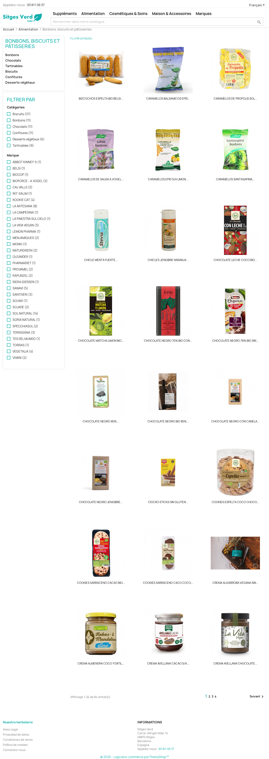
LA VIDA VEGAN (26, 225)
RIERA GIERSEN (26, 282)
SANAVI (20, 288)
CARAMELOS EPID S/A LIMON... (168, 179)
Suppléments (65, 13)
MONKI (20, 244)
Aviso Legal (10, 729)
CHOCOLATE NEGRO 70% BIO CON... (168, 340)
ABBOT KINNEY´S (27, 162)
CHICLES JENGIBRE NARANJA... (168, 260)
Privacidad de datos (16, 734)
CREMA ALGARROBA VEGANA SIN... (235, 583)
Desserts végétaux (20, 83)
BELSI (19, 168)
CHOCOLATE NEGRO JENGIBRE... (101, 502)
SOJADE (21, 307)
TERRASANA (24, 333)
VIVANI (20, 358)
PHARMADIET (24, 263)
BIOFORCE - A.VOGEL (30, 181)
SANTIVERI (23, 295)
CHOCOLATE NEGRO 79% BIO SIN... (235, 340)
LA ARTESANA (25, 206)
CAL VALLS (22, 187)
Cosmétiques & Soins (128, 13)
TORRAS (21, 345)
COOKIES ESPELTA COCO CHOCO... (235, 502)
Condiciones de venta (17, 739)
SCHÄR (20, 301)
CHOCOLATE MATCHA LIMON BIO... (101, 340)
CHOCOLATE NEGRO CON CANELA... (235, 421)
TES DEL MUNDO (26, 339)
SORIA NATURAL (26, 320)
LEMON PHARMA (27, 232)
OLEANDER (23, 257)
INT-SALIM (22, 194)
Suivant (257, 696)
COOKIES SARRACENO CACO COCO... (168, 583)
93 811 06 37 (36, 5)
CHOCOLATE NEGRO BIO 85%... (168, 421)
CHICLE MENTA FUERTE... (101, 260)
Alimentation (93, 13)
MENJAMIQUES (26, 238)
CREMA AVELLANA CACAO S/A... (168, 663)
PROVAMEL (23, 269)
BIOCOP (21, 175)
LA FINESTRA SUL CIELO (32, 219)
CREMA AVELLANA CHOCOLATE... (235, 663)
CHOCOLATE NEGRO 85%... (101, 421)
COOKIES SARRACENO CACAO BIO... (101, 583)
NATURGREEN (25, 251)
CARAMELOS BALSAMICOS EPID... (168, 98)
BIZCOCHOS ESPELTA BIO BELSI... (101, 98)
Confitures (13, 77)
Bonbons (12, 55)
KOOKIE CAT (24, 200)
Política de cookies (15, 745)
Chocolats (13, 60)
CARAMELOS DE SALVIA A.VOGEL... (101, 179)
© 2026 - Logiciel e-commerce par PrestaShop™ (134, 757)
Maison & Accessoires (171, 13)
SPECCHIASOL (25, 326)
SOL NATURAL (25, 314)
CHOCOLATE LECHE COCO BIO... (235, 260)
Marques (203, 13)
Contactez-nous (14, 750)
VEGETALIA (23, 352)
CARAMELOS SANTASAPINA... (235, 179)
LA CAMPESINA (25, 213)
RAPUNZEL (23, 276)
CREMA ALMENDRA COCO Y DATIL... (101, 663)
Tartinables (14, 66)
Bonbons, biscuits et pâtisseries (32, 43)
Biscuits (11, 71)
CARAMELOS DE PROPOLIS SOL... (235, 98)
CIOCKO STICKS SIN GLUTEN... (168, 502)
